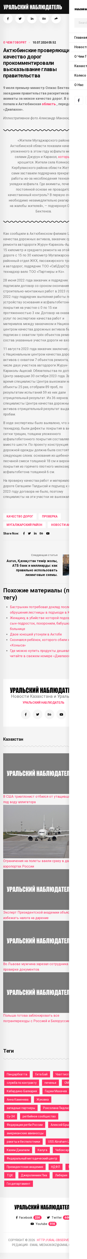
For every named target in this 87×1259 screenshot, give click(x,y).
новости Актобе (64, 525)
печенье (50, 1082)
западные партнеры (21, 1107)
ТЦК (10, 1175)
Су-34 (11, 1116)
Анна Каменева (18, 1099)
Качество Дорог (20, 516)
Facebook (29, 1217)
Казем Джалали (18, 1150)
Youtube (45, 1224)
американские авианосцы (25, 1133)
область (49, 104)
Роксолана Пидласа (57, 1107)
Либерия (61, 1175)
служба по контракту (22, 1082)
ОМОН (68, 1082)
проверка (49, 516)
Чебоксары (63, 1150)
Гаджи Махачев (56, 1091)
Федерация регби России (25, 1124)
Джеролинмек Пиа (34, 1175)
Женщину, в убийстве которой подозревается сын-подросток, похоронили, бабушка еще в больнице (47, 623)
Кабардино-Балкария (22, 1091)
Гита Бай (41, 1074)
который (65, 157)
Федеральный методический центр (32, 1158)
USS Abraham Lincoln (62, 1141)
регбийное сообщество (39, 1116)
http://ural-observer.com (57, 1240)
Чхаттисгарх (64, 1074)
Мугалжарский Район (24, 525)
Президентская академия (25, 1166)
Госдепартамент (18, 1183)
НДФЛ (55, 1166)
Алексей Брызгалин (64, 1124)
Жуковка (43, 1099)
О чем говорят (15, 42)
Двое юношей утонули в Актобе (36, 634)
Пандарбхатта (17, 1074)
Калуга (42, 1150)
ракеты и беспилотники (23, 1141)
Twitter (61, 1217)
